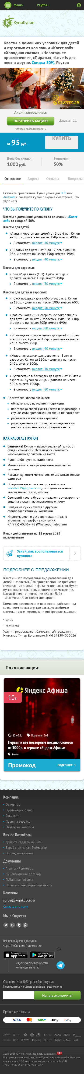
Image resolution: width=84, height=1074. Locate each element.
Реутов (42, 5)
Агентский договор (19, 868)
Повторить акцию (31, 120)
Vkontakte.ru (12, 925)
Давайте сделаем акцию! (24, 842)
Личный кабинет (79, 5)
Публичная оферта (19, 879)
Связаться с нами (15, 906)
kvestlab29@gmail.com (24, 488)
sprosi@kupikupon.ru (19, 900)
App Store (15, 955)
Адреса (33, 178)
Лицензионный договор (23, 874)
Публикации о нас (19, 810)
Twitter (18, 925)
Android (9, 197)
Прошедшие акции (19, 853)
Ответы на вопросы (20, 827)
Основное (12, 178)
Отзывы (52, 178)
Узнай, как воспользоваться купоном (40, 553)
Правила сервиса (18, 821)
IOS (64, 193)
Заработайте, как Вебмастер (26, 847)
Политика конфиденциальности (29, 885)
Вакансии (12, 815)
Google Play (42, 955)
